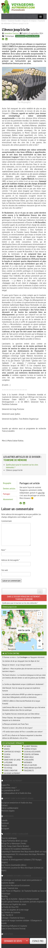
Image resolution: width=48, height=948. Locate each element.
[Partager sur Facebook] (3, 39)
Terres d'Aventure (10, 770)
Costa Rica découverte (32, 751)
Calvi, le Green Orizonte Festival (13, 928)
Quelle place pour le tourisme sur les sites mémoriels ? (20, 603)
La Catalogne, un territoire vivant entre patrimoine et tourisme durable (21, 881)
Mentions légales (8, 810)
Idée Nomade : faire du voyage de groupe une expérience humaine (21, 689)
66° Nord (7, 746)
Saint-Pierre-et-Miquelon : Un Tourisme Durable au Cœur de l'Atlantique (23, 892)
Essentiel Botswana (31, 754)
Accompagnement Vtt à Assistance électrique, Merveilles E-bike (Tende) (23, 855)
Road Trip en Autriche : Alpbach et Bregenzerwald (20, 898)
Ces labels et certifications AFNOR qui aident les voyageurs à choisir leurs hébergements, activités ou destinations (22, 695)
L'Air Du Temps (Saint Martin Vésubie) (15, 846)
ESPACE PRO (37, 941)
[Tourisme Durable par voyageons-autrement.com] (18, 6)
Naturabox (28, 762)
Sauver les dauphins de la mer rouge (15, 909)
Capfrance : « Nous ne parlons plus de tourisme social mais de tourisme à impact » (22, 669)
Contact (4, 805)
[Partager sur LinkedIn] (6, 39)
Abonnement (8, 499)
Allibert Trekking (30, 746)
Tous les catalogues (9, 838)
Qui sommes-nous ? (8, 787)
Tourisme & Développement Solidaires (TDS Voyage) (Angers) (21, 861)
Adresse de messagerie (10, 560)
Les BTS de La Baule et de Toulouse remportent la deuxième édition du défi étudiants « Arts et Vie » (22, 736)
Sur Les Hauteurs (30, 765)
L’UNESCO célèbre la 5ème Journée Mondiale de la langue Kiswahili (21, 702)
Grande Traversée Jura (9, 888)
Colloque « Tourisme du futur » (13, 917)
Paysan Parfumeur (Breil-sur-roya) (14, 840)
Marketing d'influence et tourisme (14, 925)
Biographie (7, 483)
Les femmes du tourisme (10, 912)
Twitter (4, 825)
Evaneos (7, 757)
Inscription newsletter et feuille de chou (16, 802)
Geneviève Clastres (11, 33)
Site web (4, 570)
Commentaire (6, 521)
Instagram (5, 828)
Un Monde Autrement (12, 773)
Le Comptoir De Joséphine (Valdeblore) (16, 848)
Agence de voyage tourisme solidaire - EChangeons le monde (21, 921)
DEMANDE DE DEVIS (13, 941)
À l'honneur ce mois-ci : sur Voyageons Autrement (23, 657)
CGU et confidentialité (9, 808)
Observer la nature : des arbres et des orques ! (17, 728)
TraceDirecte (29, 770)
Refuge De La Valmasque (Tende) (13, 843)
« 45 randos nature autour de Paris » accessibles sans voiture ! (22, 731)
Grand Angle (29, 757)
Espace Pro (5, 785)
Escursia (7, 754)
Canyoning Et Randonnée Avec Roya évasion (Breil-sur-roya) (24, 851)
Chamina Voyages (30, 749)
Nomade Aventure (10, 765)
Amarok (7, 749)
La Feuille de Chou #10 (9, 907)
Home (3, 20)
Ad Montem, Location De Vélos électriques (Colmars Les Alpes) (22, 869)
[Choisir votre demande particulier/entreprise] (27, 941)
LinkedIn (4, 820)
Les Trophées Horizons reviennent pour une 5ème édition (20, 714)
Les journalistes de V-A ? (10, 790)
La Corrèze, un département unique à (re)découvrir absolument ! (23, 684)
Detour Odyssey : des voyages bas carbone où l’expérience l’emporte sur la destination (21, 718)
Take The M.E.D (7, 915)
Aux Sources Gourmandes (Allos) (13, 865)
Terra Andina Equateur (32, 768)
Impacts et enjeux (29, 20)
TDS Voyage (8, 768)
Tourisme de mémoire (15, 460)
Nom (3, 550)
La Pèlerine (8, 762)
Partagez (6, 494)
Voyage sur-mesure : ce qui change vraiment (16, 665)
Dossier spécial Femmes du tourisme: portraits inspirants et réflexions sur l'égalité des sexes (24, 903)
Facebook (5, 823)
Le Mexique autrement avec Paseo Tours (15, 724)
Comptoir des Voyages (12, 751)
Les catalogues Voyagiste (13, 743)
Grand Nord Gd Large (12, 760)
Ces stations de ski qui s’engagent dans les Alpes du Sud (20, 661)
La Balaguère (29, 760)
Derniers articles (9, 488)
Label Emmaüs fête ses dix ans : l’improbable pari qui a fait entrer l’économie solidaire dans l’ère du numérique (23, 708)
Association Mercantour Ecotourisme (15, 885)
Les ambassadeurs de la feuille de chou (16, 793)
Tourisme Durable (14, 20)
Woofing (4, 896)
